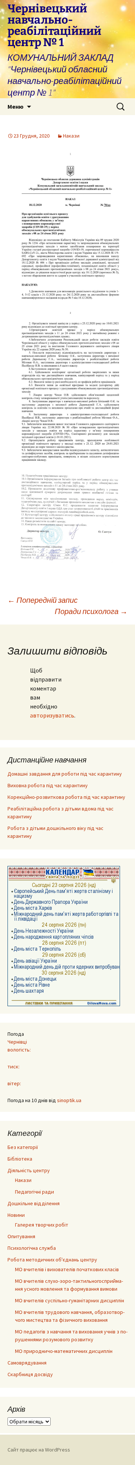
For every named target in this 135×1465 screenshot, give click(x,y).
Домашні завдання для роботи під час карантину (65, 773)
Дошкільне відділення (34, 1203)
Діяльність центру (29, 1170)
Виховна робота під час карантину (48, 785)
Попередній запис (43, 600)
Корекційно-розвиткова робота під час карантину (66, 797)
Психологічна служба (32, 1248)
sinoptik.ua (69, 1100)
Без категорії (23, 1147)
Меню (16, 106)
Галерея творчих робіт (41, 1224)
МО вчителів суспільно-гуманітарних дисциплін (69, 1300)
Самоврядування (27, 1362)
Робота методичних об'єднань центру (52, 1259)
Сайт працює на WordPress (39, 1449)
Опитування (21, 1236)
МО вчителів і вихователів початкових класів (67, 1269)
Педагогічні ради (34, 1191)
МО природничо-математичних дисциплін (63, 1351)
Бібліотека (20, 1158)
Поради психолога (91, 611)
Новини (16, 1215)
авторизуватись (52, 715)
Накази (71, 135)
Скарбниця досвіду (30, 1374)
